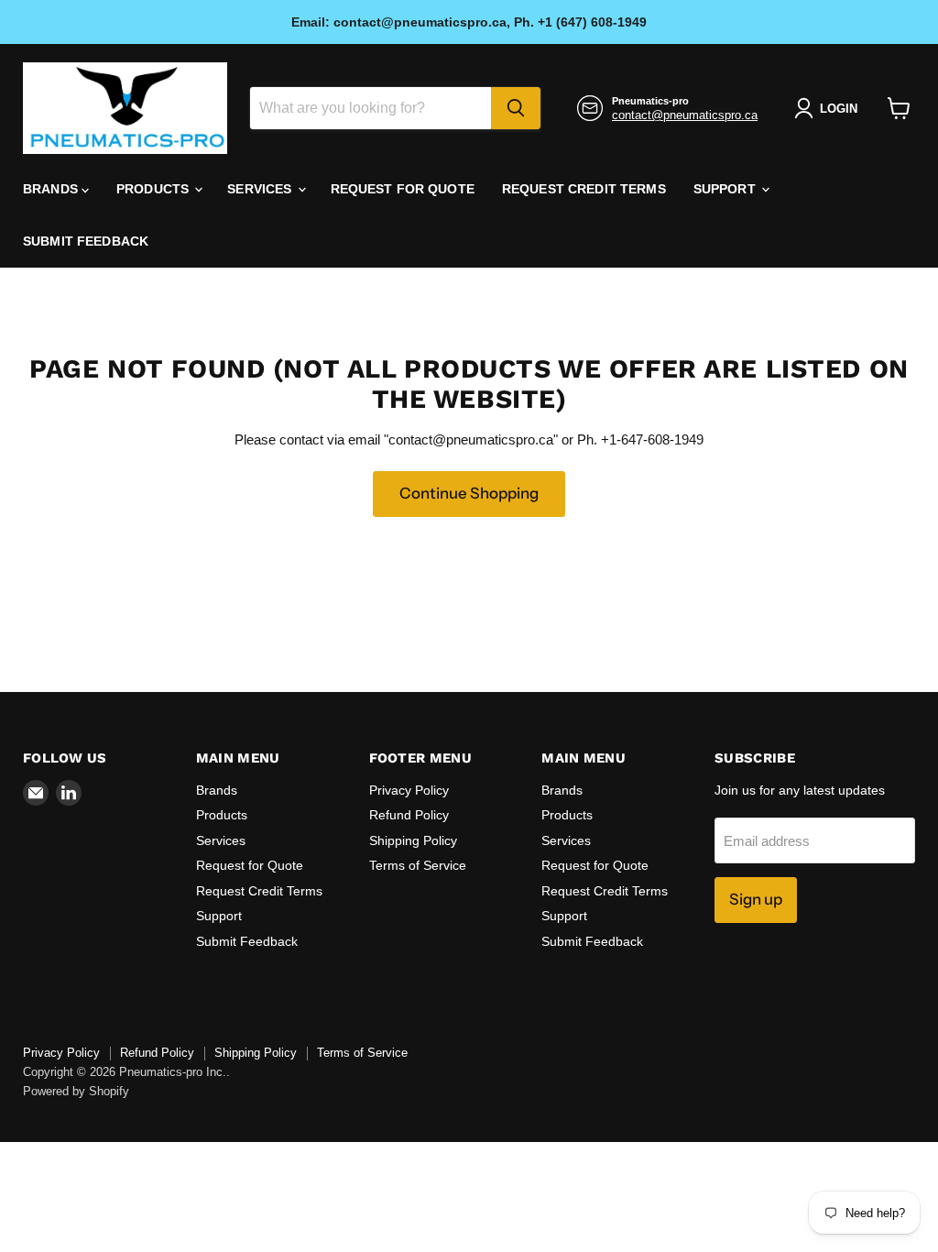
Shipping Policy (413, 840)
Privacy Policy (409, 790)
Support (726, 188)
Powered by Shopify (76, 1091)
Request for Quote (402, 188)
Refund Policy (409, 814)
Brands (52, 188)
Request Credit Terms (584, 188)
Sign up (755, 899)
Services (261, 188)
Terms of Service (417, 865)
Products (154, 188)
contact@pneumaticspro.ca (685, 115)
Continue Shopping (469, 493)
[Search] (515, 108)
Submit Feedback (85, 241)
